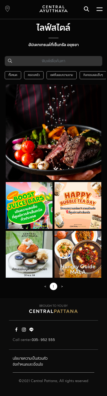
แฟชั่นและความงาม (61, 75)
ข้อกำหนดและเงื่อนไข (28, 364)
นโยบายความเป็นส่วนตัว (30, 358)
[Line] (31, 330)
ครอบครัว (34, 75)
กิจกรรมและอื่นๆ (93, 75)
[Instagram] (23, 330)
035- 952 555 (43, 340)
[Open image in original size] (53, 8)
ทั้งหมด (12, 75)
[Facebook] (16, 330)
